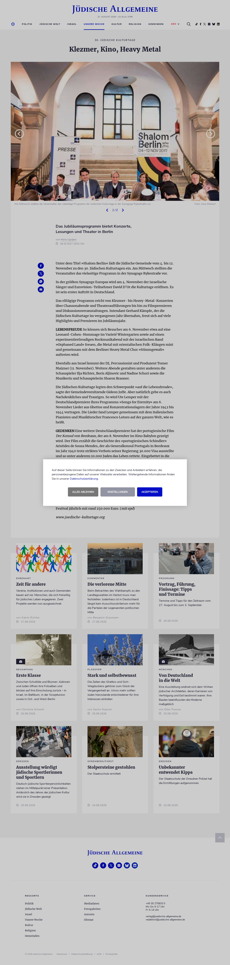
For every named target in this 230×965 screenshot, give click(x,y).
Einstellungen (118, 492)
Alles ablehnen (83, 492)
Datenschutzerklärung (84, 479)
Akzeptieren (149, 492)
